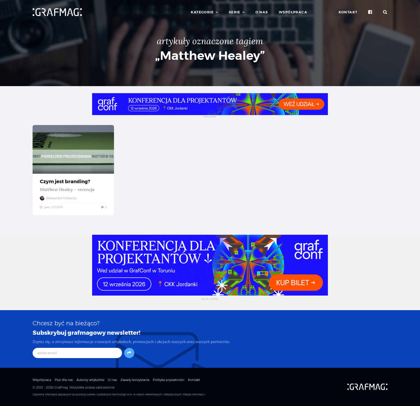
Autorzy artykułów (90, 380)
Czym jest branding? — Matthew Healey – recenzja (73, 170)
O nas (261, 12)
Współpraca (293, 12)
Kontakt (348, 12)
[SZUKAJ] (385, 12)
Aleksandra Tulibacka (61, 198)
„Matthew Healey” (210, 55)
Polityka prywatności (168, 380)
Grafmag (61, 387)
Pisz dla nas (64, 380)
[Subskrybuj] (129, 353)
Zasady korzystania (135, 380)
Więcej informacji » (194, 394)
